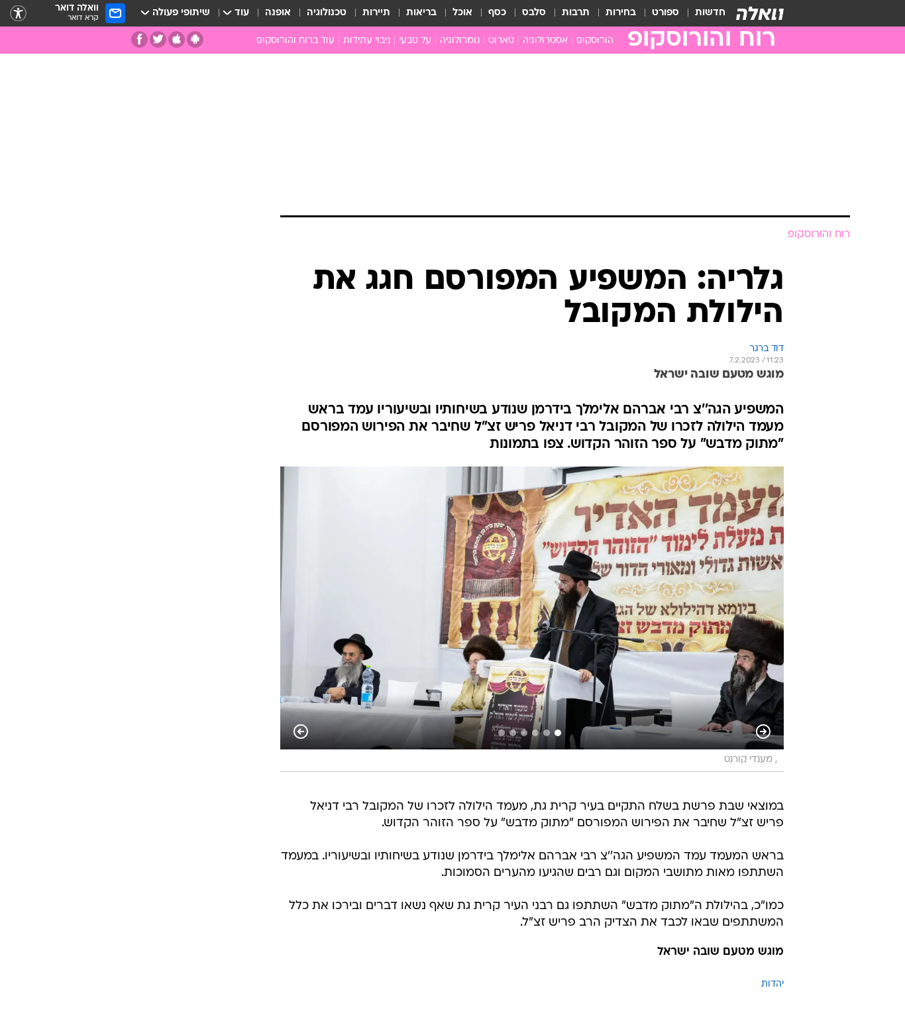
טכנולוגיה (326, 13)
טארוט (501, 40)
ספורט (665, 13)
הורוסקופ (594, 40)
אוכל (462, 13)
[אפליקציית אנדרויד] (195, 39)
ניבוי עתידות (366, 40)
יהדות (772, 984)
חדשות (710, 13)
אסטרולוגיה (545, 40)
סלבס (534, 13)
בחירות (621, 13)
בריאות (421, 13)
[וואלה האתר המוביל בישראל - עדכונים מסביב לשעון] (760, 13)
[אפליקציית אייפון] (176, 39)
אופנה (278, 13)
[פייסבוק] (139, 39)
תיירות (376, 13)
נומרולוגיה (460, 40)
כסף (497, 13)
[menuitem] (702, 13)
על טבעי (415, 40)
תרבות (576, 13)
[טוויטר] (158, 39)
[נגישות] (18, 13)
